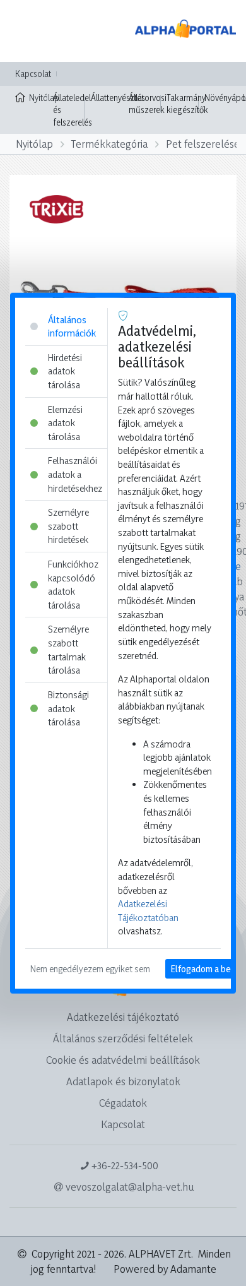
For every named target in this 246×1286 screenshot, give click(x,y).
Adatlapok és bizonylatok (123, 1081)
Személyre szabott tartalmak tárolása (68, 649)
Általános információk (72, 326)
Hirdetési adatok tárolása (65, 370)
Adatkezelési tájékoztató (123, 1016)
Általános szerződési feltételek (123, 1038)
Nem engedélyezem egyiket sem (90, 969)
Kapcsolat (33, 73)
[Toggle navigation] (27, 31)
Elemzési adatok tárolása (65, 422)
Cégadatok (123, 1102)
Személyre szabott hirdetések (68, 525)
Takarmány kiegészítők (187, 104)
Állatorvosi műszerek (148, 104)
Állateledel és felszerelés (72, 110)
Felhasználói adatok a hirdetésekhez (75, 474)
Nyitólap (38, 97)
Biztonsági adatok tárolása (68, 708)
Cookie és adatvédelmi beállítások (123, 1059)
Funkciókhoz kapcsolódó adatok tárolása (73, 584)
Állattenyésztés (118, 97)
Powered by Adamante (165, 1268)
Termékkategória (109, 143)
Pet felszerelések (205, 143)
